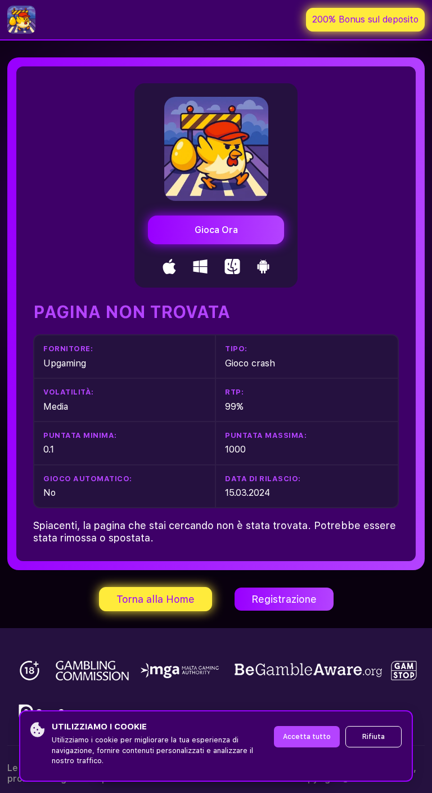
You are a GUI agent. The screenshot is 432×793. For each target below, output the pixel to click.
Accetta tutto (307, 737)
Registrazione (284, 599)
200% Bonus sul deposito (365, 19)
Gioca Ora (216, 230)
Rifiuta (373, 737)
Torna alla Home (155, 599)
